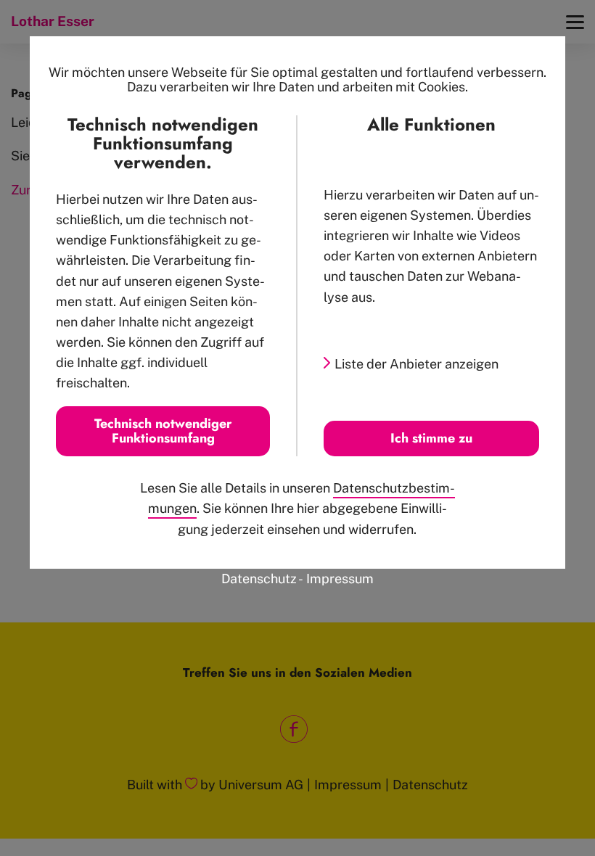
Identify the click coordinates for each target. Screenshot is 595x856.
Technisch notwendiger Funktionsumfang (162, 431)
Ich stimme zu (431, 438)
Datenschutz (259, 578)
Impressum (340, 578)
